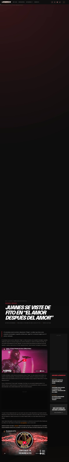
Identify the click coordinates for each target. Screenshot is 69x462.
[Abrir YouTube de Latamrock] (57, 2)
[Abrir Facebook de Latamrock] (52, 2)
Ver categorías (58, 412)
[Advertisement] (25, 400)
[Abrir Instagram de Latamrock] (55, 2)
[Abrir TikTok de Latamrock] (60, 2)
